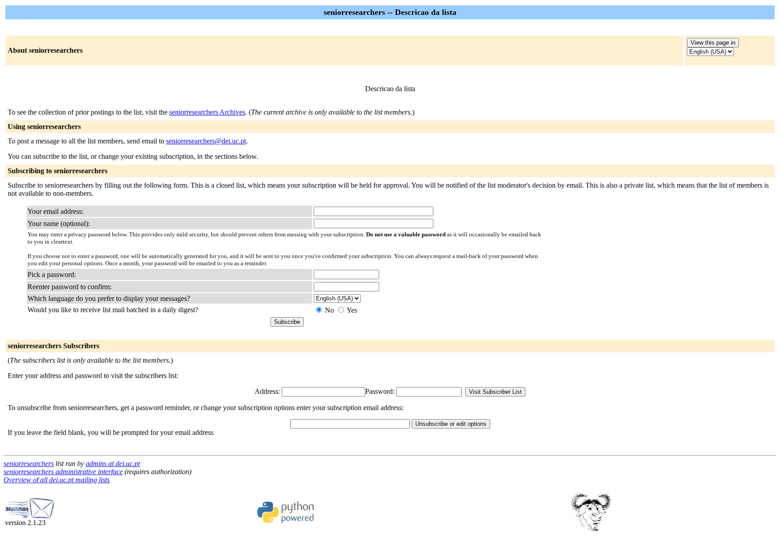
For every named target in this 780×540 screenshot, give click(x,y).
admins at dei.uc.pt (113, 463)
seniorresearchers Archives (207, 112)
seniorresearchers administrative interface (63, 471)
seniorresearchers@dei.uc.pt (206, 141)
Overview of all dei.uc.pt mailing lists (57, 480)
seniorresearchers (29, 463)
